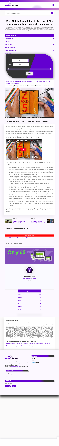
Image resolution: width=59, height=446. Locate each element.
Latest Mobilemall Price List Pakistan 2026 (18, 237)
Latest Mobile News (28, 81)
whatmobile (50, 337)
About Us (33, 358)
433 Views (39, 117)
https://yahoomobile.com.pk (29, 278)
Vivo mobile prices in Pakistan (42, 343)
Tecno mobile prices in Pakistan (18, 346)
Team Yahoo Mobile (17, 117)
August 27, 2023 (29, 117)
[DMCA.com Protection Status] (35, 362)
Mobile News (8, 376)
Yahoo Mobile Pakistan (15, 366)
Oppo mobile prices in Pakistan (13, 345)
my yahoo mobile (37, 335)
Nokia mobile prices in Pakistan (30, 345)
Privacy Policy (8, 373)
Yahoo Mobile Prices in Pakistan (13, 81)
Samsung (7, 117)
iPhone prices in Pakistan (28, 343)
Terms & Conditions (10, 375)
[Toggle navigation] (53, 5)
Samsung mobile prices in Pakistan (13, 343)
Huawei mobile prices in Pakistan (33, 346)
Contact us (34, 360)
